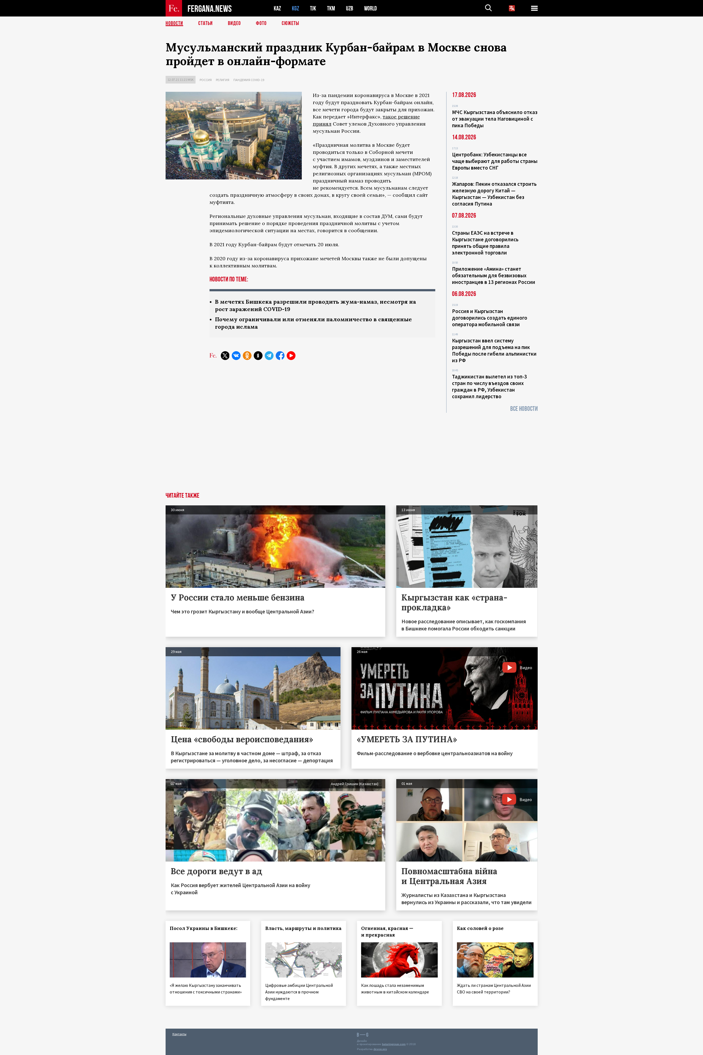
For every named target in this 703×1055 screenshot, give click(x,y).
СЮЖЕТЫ (290, 23)
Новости (174, 23)
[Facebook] (280, 355)
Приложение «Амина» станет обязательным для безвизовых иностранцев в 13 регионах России (493, 275)
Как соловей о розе (480, 928)
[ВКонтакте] (236, 355)
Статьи (205, 23)
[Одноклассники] (247, 355)
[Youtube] (291, 355)
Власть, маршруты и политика (303, 928)
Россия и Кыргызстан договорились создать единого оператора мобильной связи (489, 318)
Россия (206, 80)
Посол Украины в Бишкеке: (203, 928)
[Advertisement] (351, 451)
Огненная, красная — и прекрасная (387, 931)
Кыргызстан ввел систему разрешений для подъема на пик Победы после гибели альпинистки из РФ (494, 350)
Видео (234, 23)
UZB (349, 8)
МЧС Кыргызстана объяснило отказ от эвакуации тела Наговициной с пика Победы (494, 119)
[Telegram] (269, 355)
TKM (331, 8)
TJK (313, 8)
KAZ (277, 8)
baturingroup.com (394, 1044)
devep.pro (380, 1049)
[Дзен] (258, 355)
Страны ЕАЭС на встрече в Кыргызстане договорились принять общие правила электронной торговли (485, 242)
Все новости (524, 409)
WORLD (370, 8)
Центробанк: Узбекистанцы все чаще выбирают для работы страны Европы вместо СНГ (494, 161)
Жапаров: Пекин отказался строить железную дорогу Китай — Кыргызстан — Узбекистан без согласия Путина (494, 194)
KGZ (295, 8)
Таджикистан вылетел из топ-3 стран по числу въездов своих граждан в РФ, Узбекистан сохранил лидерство (489, 386)
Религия (222, 80)
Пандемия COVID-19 (248, 80)
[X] (225, 355)
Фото (261, 23)
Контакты (179, 1034)
